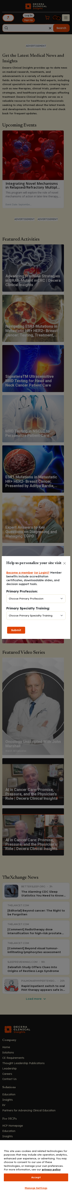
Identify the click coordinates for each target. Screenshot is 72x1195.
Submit (16, 630)
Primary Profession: (22, 591)
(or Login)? (42, 572)
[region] (36, 1167)
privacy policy (51, 1169)
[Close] (64, 563)
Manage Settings (36, 1187)
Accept (36, 1177)
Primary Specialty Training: (28, 608)
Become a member (19, 572)
